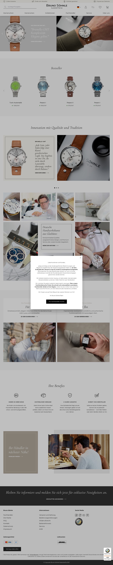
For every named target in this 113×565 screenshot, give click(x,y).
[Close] (80, 257)
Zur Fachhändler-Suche (56, 301)
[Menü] (110, 549)
